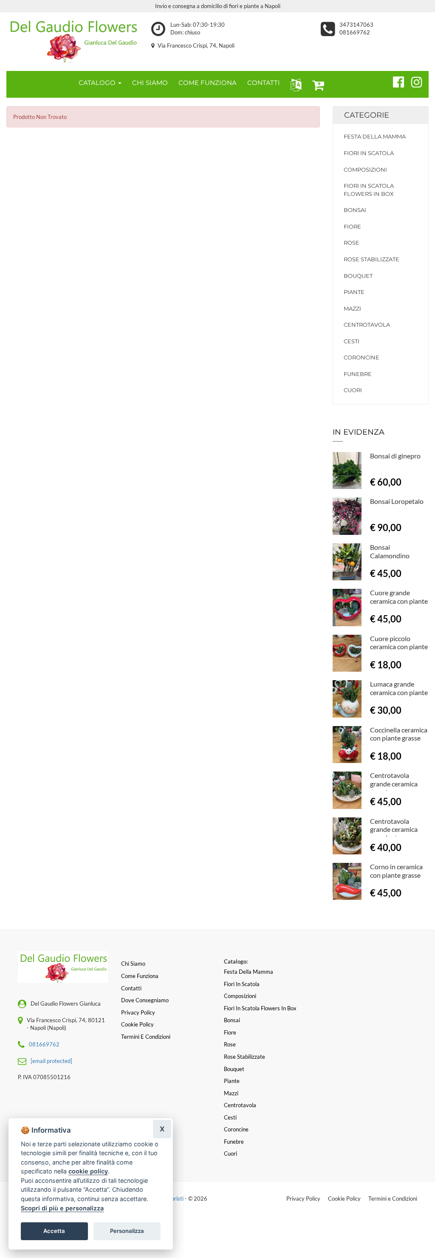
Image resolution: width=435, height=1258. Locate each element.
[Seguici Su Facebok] (395, 80)
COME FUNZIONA (207, 83)
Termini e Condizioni (392, 1198)
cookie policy (88, 1171)
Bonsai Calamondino (390, 551)
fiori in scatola (369, 153)
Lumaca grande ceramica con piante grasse (399, 692)
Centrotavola (367, 324)
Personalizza (127, 1230)
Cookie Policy (344, 1198)
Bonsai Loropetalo (397, 501)
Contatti (131, 988)
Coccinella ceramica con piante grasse (398, 734)
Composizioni (365, 169)
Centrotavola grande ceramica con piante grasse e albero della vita (397, 833)
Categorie (366, 115)
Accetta (54, 1230)
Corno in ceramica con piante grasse (396, 870)
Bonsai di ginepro (395, 456)
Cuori (353, 390)
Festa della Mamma (375, 136)
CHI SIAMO (150, 83)
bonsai (355, 209)
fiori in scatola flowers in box (369, 189)
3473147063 (356, 24)
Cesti (351, 341)
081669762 (354, 32)
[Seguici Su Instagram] (413, 80)
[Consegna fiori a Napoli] (72, 39)
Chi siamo (133, 963)
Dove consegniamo (145, 1000)
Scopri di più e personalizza (62, 1208)
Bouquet (358, 275)
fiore (352, 226)
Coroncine (361, 357)
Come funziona (139, 975)
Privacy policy (138, 1012)
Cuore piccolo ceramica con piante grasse (399, 646)
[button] (294, 84)
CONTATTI (263, 83)
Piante (354, 291)
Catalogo (98, 83)
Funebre (358, 373)
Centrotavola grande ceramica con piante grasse (395, 783)
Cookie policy (137, 1024)
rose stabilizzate (371, 259)
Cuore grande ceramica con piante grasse (399, 600)
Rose (351, 242)
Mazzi (352, 308)
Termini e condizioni (145, 1036)
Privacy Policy (303, 1198)
